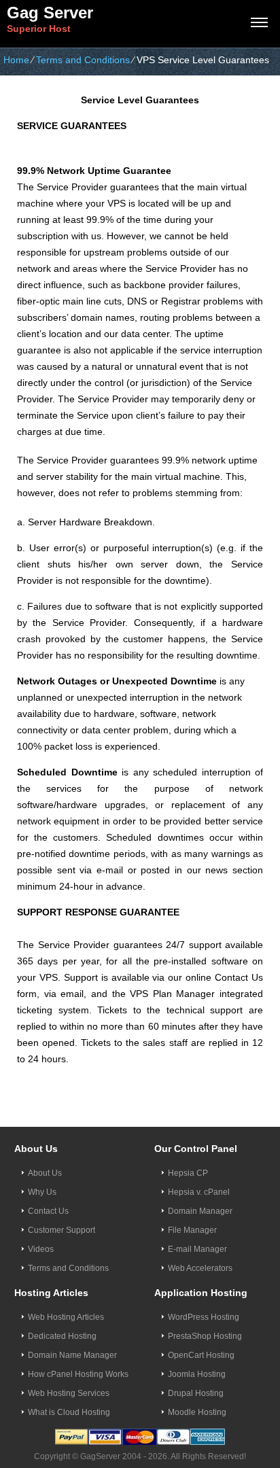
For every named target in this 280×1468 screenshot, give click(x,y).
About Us (45, 1173)
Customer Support (61, 1230)
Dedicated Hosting (62, 1336)
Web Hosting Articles (66, 1317)
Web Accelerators (200, 1268)
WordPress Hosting (203, 1317)
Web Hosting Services (68, 1393)
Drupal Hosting (196, 1393)
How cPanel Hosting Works (78, 1374)
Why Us (42, 1192)
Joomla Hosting (197, 1374)
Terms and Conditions (83, 59)
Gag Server (50, 12)
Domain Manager (200, 1211)
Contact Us (48, 1211)
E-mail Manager (197, 1249)
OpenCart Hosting (201, 1355)
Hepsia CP (188, 1173)
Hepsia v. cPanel (199, 1192)
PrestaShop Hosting (205, 1336)
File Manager (192, 1230)
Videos (41, 1249)
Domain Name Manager (72, 1355)
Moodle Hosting (197, 1412)
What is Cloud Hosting (69, 1412)
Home (16, 59)
